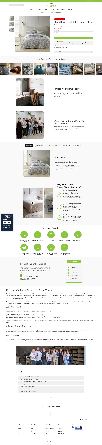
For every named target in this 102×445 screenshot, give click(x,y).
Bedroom (19, 428)
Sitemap (32, 431)
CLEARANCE (31, 9)
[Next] (11, 39)
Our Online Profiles (35, 430)
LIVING (52, 9)
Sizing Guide (33, 433)
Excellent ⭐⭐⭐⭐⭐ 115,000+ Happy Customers (51, 12)
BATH (46, 9)
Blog (32, 428)
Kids (18, 433)
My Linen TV (33, 426)
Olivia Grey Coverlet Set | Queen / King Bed (65, 16)
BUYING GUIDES (60, 9)
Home (55, 16)
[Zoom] (32, 34)
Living (19, 431)
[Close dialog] (11, 215)
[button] (54, 42)
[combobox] (16, 5)
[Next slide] (55, 203)
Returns (46, 430)
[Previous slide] (21, 203)
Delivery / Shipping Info (49, 428)
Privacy (46, 433)
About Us (46, 426)
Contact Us (47, 431)
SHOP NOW (7, 222)
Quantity (56, 32)
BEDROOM (39, 9)
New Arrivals (20, 426)
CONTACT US (70, 9)
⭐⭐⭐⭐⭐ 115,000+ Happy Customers (62, 26)
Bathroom (19, 430)
